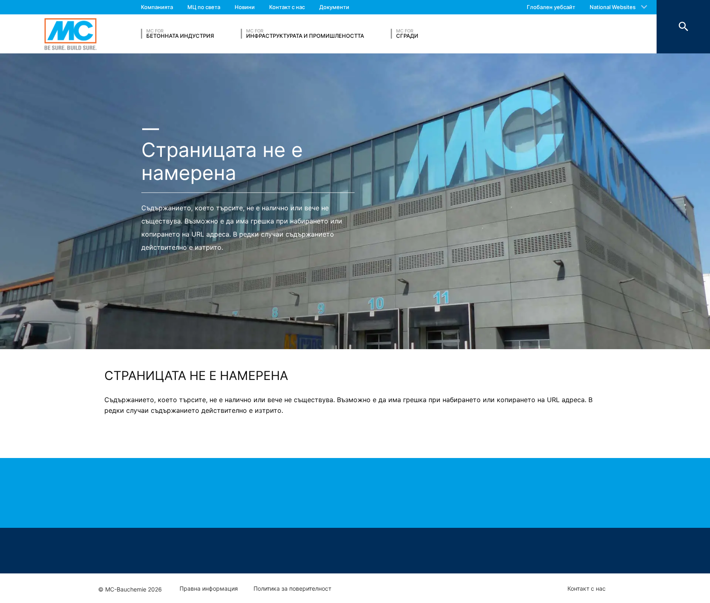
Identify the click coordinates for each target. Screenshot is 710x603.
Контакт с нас (287, 7)
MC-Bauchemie (70, 34)
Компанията (157, 7)
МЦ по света (203, 7)
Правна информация (209, 588)
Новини (245, 7)
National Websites (613, 7)
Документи (334, 7)
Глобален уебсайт (551, 7)
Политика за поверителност (292, 588)
